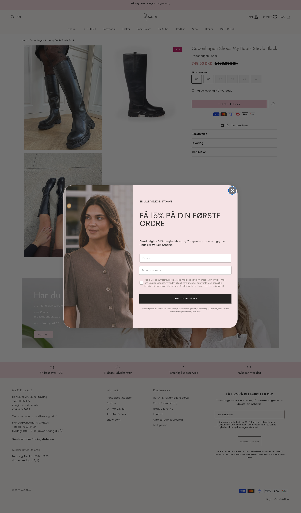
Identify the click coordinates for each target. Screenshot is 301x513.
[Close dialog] (232, 190)
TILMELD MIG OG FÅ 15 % (185, 298)
